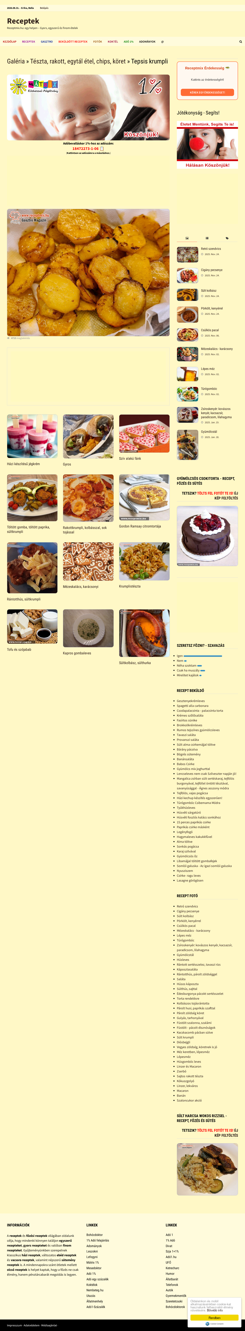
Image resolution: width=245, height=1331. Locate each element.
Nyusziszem (185, 871)
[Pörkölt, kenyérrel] (187, 309)
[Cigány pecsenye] (187, 270)
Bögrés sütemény (189, 754)
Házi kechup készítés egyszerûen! (199, 798)
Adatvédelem (31, 1325)
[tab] (187, 238)
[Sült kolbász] (187, 291)
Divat (169, 1246)
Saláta (181, 979)
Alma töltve (184, 841)
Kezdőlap (9, 41)
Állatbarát (172, 1279)
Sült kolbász (208, 290)
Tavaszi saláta (186, 735)
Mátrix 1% (92, 1262)
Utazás (90, 1296)
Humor (170, 1273)
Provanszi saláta (188, 740)
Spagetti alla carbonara (192, 706)
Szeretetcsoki (174, 1301)
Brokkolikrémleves (189, 725)
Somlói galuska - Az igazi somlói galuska (204, 866)
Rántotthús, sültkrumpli (24, 599)
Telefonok (172, 1285)
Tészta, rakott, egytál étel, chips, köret (78, 61)
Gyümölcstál (209, 431)
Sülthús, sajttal (187, 989)
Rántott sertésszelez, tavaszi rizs (199, 964)
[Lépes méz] (187, 369)
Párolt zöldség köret (190, 1013)
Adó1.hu (171, 1257)
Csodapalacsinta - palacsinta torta (200, 710)
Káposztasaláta (187, 969)
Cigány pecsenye (211, 270)
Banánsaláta (185, 759)
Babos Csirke (185, 764)
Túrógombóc (209, 389)
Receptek (23, 21)
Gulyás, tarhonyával (190, 1018)
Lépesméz (184, 1057)
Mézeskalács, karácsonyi (80, 586)
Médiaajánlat (49, 1325)
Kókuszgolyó (185, 1081)
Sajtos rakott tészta (190, 1076)
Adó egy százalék (97, 1279)
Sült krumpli (185, 1037)
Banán (181, 1095)
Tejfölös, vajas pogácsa (192, 793)
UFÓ (168, 1262)
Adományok (147, 41)
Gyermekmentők (176, 1296)
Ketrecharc (172, 1268)
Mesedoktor (93, 1268)
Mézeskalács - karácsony (217, 349)
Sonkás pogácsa (188, 846)
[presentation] (187, 238)
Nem (180, 660)
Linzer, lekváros (187, 1086)
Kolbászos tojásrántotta (193, 1003)
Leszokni (92, 1251)
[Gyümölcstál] (187, 432)
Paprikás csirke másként (193, 827)
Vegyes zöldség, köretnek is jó (197, 1047)
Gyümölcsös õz (187, 856)
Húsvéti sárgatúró (189, 812)
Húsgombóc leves (189, 1061)
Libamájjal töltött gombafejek (197, 861)
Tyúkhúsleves (186, 808)
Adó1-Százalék (95, 1307)
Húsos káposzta (188, 984)
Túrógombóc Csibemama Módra (198, 803)
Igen (180, 656)
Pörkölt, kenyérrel (212, 308)
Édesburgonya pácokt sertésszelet (200, 994)
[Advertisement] (88, 181)
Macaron (183, 1091)
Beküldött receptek (73, 41)
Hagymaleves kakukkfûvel (194, 837)
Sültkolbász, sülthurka (135, 663)
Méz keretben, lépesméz (193, 1052)
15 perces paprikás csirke (194, 822)
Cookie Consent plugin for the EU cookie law (214, 1324)
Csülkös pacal (210, 330)
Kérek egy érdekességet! (207, 92)
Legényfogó (185, 832)
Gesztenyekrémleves (191, 701)
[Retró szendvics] (187, 249)
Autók (169, 1290)
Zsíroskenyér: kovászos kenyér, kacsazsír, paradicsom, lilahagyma (216, 413)
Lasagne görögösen (190, 880)
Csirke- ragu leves (189, 875)
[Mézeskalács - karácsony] (187, 349)
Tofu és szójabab (19, 649)
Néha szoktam (187, 665)
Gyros (67, 464)
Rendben (214, 1317)
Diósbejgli (183, 1042)
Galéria (16, 61)
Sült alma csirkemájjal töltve (196, 744)
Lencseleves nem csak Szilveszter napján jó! (206, 774)
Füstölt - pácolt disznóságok (196, 1027)
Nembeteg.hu (94, 1290)
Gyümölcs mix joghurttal (193, 769)
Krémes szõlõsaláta (190, 715)
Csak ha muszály (188, 670)
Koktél (113, 41)
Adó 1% (128, 41)
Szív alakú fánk (130, 458)
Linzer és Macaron (189, 1066)
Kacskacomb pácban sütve (195, 1032)
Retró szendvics (211, 249)
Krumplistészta (130, 586)
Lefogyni (92, 1257)
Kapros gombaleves (77, 653)
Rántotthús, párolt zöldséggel (197, 974)
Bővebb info (215, 1310)
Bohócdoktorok (175, 1307)
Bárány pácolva (187, 749)
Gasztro (47, 41)
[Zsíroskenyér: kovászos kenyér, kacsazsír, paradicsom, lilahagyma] (187, 409)
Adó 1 (169, 1235)
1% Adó (170, 1240)
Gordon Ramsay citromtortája (140, 526)
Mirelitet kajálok (188, 675)
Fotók (97, 41)
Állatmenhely (94, 1301)
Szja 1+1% (172, 1251)
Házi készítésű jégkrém (23, 464)
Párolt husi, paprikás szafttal (196, 1008)
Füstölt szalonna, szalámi (194, 1023)
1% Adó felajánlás (97, 1240)
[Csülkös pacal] (187, 331)
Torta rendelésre (188, 998)
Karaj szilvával (186, 851)
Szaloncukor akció (189, 1100)
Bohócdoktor (94, 1235)
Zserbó (181, 1071)
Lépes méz (208, 369)
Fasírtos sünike (187, 720)
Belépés (44, 8)
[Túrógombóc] (187, 389)
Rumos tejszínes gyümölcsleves (198, 730)
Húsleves (183, 960)
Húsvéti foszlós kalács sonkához (199, 817)
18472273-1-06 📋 (88, 148)
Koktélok (91, 1285)
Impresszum (14, 1325)
